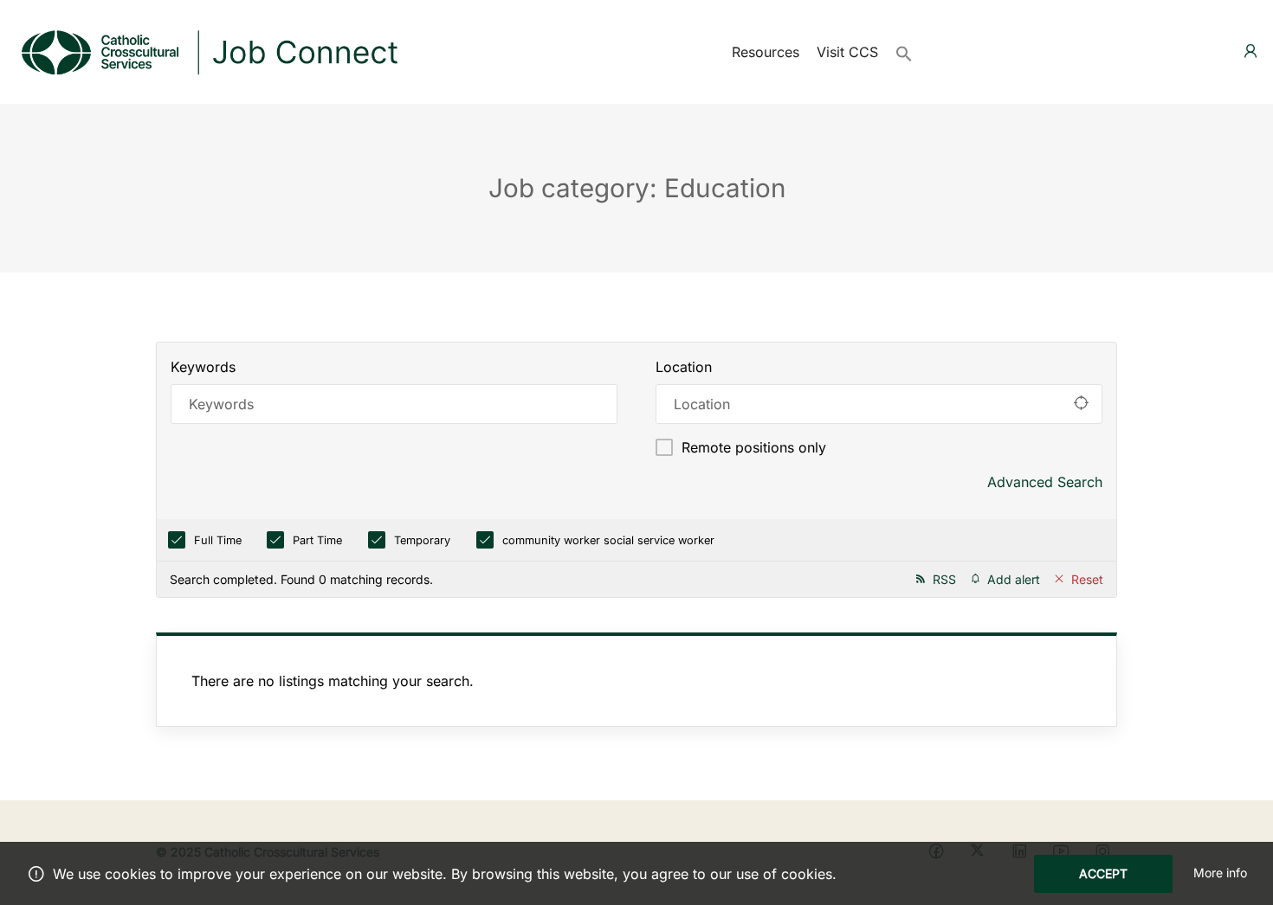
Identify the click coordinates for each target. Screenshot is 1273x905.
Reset (1087, 579)
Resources (765, 52)
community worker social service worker (608, 540)
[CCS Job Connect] (208, 50)
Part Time (317, 540)
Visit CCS (847, 52)
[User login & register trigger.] (1250, 51)
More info (1220, 872)
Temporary (422, 540)
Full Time (218, 540)
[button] (904, 52)
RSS (944, 579)
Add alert (1013, 579)
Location (684, 366)
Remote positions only (754, 447)
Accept (1103, 873)
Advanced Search (1044, 482)
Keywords (203, 366)
